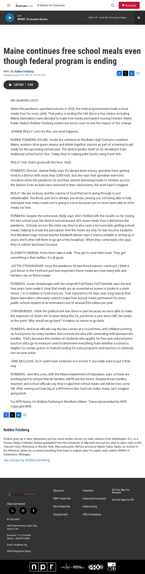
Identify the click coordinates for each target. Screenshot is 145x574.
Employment (60, 514)
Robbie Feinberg (24, 71)
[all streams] (140, 18)
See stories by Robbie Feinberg (27, 460)
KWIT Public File (62, 498)
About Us (58, 490)
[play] (10, 18)
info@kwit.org (20, 545)
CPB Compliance (92, 514)
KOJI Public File (61, 506)
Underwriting (90, 506)
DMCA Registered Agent (19, 551)
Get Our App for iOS (123, 500)
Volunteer (88, 490)
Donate (130, 5)
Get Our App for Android (120, 491)
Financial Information (94, 498)
